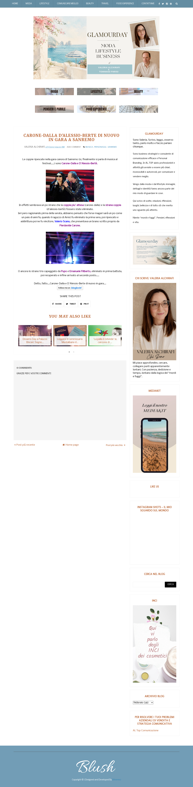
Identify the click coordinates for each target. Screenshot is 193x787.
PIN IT (86, 304)
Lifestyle (44, 4)
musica (89, 147)
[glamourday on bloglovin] (70, 289)
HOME (15, 4)
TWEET (72, 304)
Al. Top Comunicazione (145, 730)
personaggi (100, 147)
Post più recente (25, 444)
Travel (105, 4)
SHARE (58, 304)
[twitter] (163, 4)
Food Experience (125, 4)
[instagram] (167, 4)
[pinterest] (171, 4)
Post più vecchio (114, 444)
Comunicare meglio (67, 4)
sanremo (112, 147)
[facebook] (159, 4)
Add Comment (74, 147)
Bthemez (116, 780)
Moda (29, 4)
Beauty (90, 4)
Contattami (148, 4)
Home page (72, 444)
